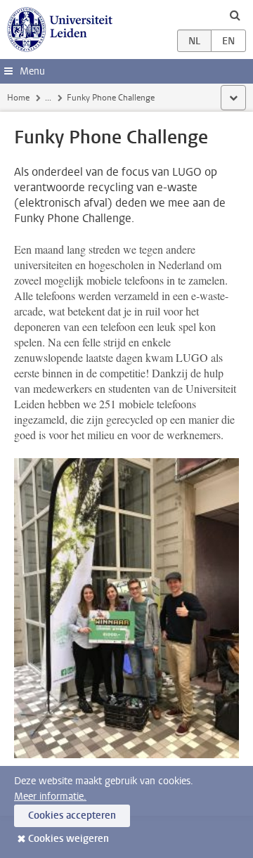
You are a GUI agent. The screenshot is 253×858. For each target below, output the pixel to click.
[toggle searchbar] (234, 15)
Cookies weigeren (68, 838)
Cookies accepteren (72, 815)
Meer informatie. (50, 796)
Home (18, 97)
